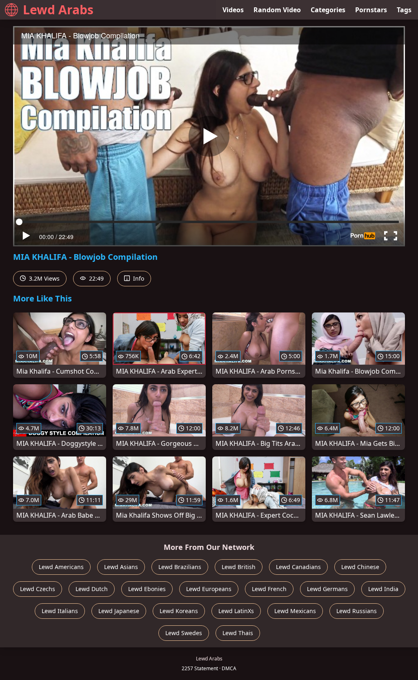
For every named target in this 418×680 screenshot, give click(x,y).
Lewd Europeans (208, 589)
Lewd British (239, 567)
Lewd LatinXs (236, 611)
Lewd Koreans (179, 611)
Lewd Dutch (92, 589)
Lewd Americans (61, 567)
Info (137, 278)
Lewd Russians (356, 611)
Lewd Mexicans (295, 611)
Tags (404, 9)
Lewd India (383, 589)
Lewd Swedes (183, 633)
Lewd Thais (237, 633)
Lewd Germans (327, 589)
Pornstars (371, 9)
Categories (328, 9)
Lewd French (269, 589)
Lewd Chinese (360, 567)
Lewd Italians (60, 611)
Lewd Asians (121, 567)
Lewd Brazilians (179, 567)
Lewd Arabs (58, 9)
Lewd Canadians (298, 567)
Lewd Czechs (37, 589)
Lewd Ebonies (147, 589)
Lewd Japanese (118, 611)
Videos (233, 9)
